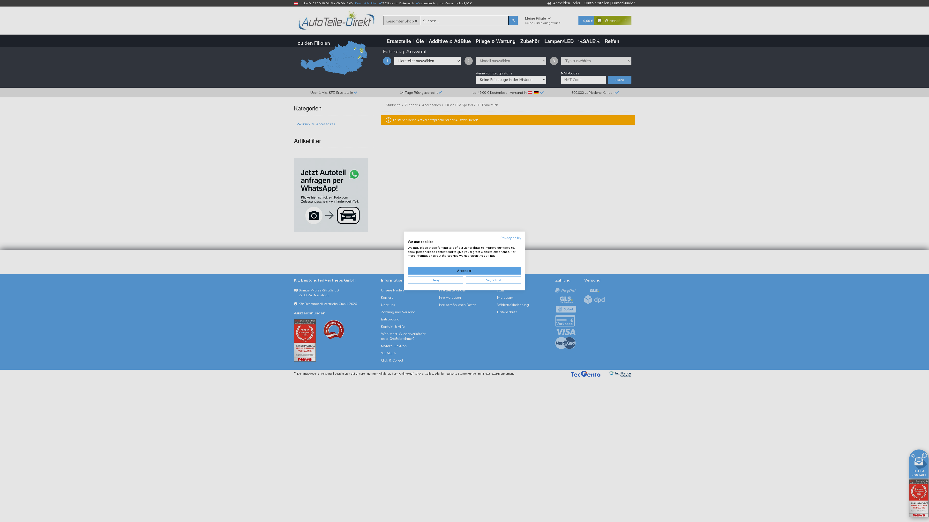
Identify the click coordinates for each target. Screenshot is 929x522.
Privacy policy (511, 238)
